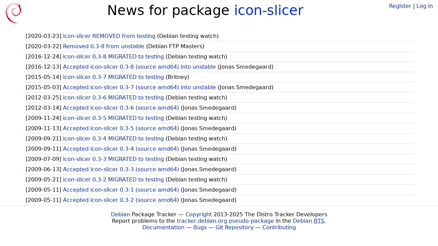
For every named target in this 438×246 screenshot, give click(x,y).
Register (400, 6)
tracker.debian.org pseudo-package (225, 221)
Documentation (163, 227)
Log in (424, 6)
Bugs (200, 227)
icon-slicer (268, 10)
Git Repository (235, 227)
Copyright (198, 214)
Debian (120, 214)
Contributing (279, 227)
